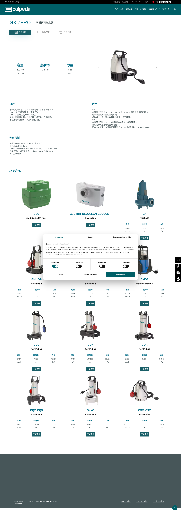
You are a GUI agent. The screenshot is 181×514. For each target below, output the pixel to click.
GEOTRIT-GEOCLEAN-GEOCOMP (90, 213)
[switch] (79, 266)
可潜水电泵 (144, 218)
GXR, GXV (144, 410)
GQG (36, 344)
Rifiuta (60, 275)
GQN (90, 344)
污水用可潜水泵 (36, 284)
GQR (144, 344)
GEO (36, 213)
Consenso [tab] (59, 237)
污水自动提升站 (90, 218)
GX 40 (90, 410)
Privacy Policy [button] (141, 501)
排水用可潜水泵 (90, 284)
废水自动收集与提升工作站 (36, 218)
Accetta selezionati (90, 275)
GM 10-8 (36, 279)
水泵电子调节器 (144, 414)
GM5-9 (145, 279)
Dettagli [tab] (90, 237)
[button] (20, 32)
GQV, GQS (36, 410)
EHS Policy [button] (126, 501)
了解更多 (36, 225)
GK (145, 213)
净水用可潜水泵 (90, 414)
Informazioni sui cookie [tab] (122, 237)
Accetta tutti (120, 275)
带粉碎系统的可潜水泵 (144, 284)
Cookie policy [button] (158, 501)
